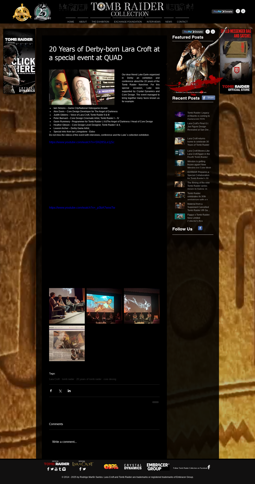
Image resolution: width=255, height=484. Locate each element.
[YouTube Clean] (56, 469)
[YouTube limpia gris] (243, 11)
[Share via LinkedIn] (69, 390)
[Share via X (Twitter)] (60, 390)
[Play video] (104, 171)
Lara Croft (54, 379)
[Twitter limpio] (52, 469)
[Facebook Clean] (48, 469)
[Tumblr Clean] (60, 469)
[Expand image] (67, 306)
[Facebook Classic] (200, 228)
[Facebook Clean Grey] (238, 11)
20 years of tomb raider (88, 379)
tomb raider (68, 379)
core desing (110, 379)
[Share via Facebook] (51, 390)
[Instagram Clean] (64, 469)
